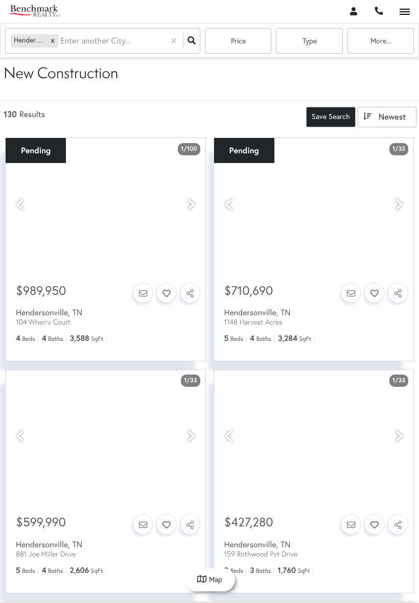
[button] (52, 40)
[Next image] (191, 204)
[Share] (190, 293)
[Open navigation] (404, 12)
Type (309, 40)
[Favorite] (166, 293)
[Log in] (353, 11)
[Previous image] (20, 204)
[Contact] (143, 293)
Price (238, 40)
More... (380, 40)
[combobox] (61, 41)
